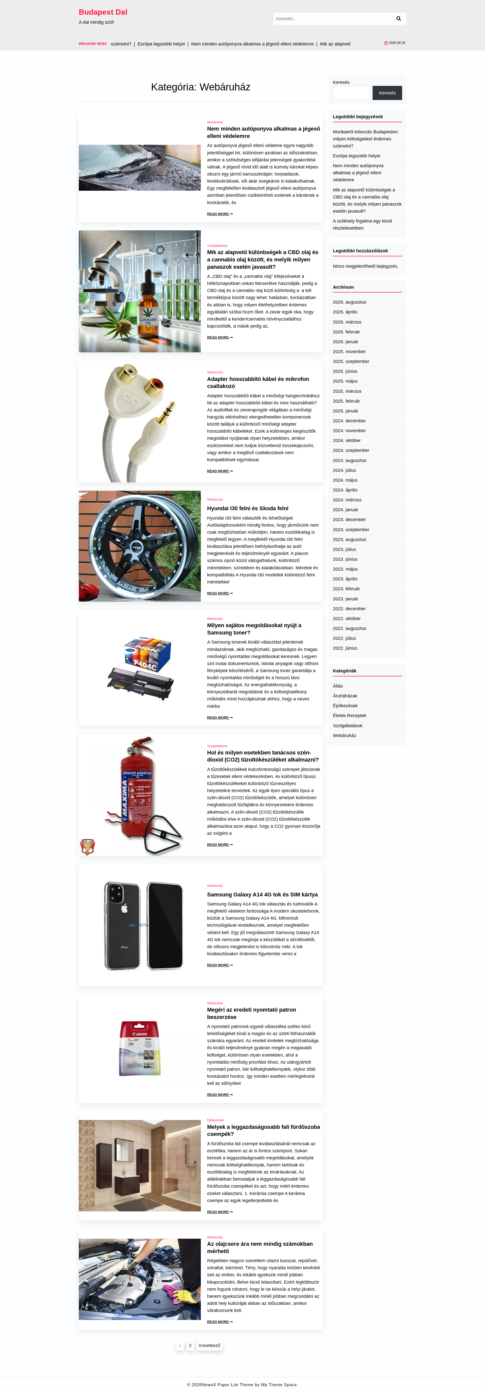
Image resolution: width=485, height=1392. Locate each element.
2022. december (349, 608)
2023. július (344, 549)
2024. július (344, 470)
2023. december (349, 519)
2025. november (349, 351)
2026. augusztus (349, 302)
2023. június (345, 559)
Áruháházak (345, 695)
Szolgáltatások (217, 246)
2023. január (345, 598)
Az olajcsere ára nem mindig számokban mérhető (260, 1247)
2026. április (345, 311)
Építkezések (215, 1120)
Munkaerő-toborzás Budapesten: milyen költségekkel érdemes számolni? (366, 139)
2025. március (347, 391)
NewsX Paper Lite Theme (228, 1385)
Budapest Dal (103, 12)
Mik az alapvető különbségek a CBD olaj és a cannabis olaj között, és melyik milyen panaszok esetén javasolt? (262, 259)
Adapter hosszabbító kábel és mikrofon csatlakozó (258, 382)
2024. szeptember (351, 450)
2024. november (349, 430)
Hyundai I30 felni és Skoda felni (247, 508)
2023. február (346, 588)
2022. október (347, 618)
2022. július (344, 638)
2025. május (345, 381)
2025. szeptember (351, 361)
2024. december (349, 420)
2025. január (345, 410)
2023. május (345, 569)
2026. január (345, 341)
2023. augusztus (349, 539)
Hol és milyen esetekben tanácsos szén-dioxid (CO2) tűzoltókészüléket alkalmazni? (263, 756)
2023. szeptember (351, 529)
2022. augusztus (349, 628)
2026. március (347, 322)
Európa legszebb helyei (356, 155)
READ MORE (218, 214)
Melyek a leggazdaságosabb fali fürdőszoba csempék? (263, 1130)
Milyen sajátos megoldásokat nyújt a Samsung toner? (254, 629)
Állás (338, 686)
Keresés (341, 82)
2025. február (346, 401)
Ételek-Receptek (349, 715)
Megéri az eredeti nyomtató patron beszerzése (251, 1013)
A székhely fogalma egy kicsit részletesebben (362, 224)
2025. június (345, 371)
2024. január (345, 509)
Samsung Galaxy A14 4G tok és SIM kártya (262, 894)
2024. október (347, 440)
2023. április (345, 578)
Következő (209, 1345)
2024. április (345, 490)
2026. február (346, 331)
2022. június (345, 648)
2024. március (347, 499)
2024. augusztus (349, 460)
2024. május (345, 480)
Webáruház (215, 122)
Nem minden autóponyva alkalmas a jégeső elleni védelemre (263, 132)
